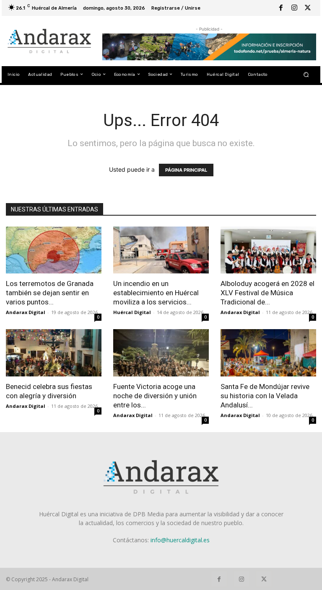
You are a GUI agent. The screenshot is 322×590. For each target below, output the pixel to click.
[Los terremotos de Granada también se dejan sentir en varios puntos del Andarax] (53, 250)
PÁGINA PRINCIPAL (186, 170)
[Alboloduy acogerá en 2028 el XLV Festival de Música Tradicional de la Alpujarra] (268, 250)
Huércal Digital (132, 312)
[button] (306, 74)
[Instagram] (294, 8)
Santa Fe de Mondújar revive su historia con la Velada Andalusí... (265, 395)
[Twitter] (307, 8)
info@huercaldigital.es (180, 540)
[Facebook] (281, 8)
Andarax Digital (25, 312)
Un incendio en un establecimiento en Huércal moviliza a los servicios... (156, 292)
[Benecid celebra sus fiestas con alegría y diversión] (53, 352)
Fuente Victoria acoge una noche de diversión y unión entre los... (155, 395)
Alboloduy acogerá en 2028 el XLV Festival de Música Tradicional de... (267, 292)
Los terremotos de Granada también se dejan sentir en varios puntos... (49, 292)
